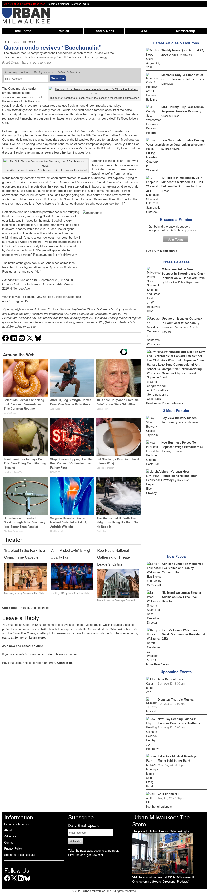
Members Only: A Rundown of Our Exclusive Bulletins (182, 77)
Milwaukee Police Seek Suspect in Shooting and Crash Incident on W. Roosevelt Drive (184, 273)
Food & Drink (104, 30)
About (8, 830)
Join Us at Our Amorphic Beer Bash (24, 4)
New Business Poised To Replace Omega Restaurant (180, 444)
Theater (24, 608)
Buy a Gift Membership (161, 251)
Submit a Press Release (19, 854)
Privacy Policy (13, 848)
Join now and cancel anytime (22, 646)
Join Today (175, 239)
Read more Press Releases (164, 403)
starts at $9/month (15, 637)
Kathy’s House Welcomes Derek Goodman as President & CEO (183, 634)
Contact (9, 842)
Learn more (37, 637)
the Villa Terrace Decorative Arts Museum (109, 135)
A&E (144, 30)
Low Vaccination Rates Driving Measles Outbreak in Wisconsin (183, 142)
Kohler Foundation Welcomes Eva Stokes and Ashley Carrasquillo (182, 568)
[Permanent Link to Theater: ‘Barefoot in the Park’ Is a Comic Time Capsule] (25, 589)
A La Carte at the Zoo (172, 679)
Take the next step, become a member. (93, 850)
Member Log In (80, 4)
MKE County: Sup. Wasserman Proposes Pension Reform (182, 109)
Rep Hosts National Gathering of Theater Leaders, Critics (114, 557)
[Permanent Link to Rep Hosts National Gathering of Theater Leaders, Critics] (118, 596)
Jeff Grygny (12, 62)
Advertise (10, 836)
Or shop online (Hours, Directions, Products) (160, 881)
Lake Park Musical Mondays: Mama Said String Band (178, 758)
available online (12, 326)
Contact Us (65, 662)
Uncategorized (40, 608)
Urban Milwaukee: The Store (161, 820)
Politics (63, 30)
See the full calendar (159, 806)
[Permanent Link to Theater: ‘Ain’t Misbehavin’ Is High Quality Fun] (72, 589)
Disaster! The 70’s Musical (176, 699)
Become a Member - (59, 4)
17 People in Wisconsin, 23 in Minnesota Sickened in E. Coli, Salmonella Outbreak (182, 182)
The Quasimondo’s (15, 88)
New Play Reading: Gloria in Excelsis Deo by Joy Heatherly (179, 721)
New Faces (176, 556)
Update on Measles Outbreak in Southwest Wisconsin (182, 320)
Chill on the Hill (168, 794)
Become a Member (176, 219)
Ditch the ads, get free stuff (85, 855)
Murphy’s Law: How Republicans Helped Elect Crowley (179, 475)
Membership (185, 30)
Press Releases (176, 262)
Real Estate (22, 30)
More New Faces (157, 664)
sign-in (47, 654)
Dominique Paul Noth (33, 593)
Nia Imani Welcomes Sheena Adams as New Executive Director (181, 596)
